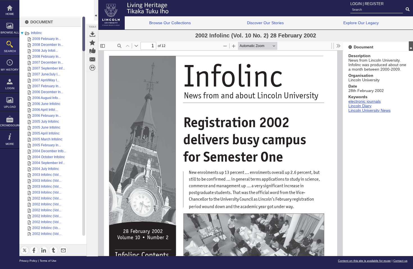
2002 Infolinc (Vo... (46, 228)
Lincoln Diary (359, 106)
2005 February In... (46, 145)
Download (92, 34)
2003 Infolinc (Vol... (46, 175)
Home (10, 13)
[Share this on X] (24, 246)
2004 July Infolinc (45, 169)
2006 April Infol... (45, 110)
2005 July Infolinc (45, 122)
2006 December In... (47, 92)
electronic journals (364, 101)
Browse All (10, 32)
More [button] (10, 143)
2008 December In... (47, 45)
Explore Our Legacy (361, 23)
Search (10, 51)
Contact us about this (92, 59)
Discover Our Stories (265, 23)
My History (10, 69)
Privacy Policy (28, 260)
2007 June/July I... (46, 74)
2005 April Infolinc (46, 133)
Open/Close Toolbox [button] (96, 10)
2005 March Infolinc (47, 139)
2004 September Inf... (48, 163)
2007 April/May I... (45, 80)
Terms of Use (48, 260)
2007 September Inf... (48, 68)
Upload (10, 106)
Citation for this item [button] (92, 68)
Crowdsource (9, 125)
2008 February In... (46, 57)
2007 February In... (46, 86)
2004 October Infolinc (48, 157)
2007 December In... (47, 62)
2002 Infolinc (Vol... (46, 198)
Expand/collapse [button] (411, 46)
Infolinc (36, 33)
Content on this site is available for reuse (364, 260)
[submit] (407, 9)
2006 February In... (46, 116)
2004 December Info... (49, 151)
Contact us (400, 260)
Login (9, 88)
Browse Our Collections (170, 23)
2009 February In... (46, 39)
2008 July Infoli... (45, 51)
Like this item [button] (92, 51)
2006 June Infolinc (46, 104)
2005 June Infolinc (46, 127)
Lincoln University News (369, 110)
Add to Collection (92, 42)
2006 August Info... (46, 98)
